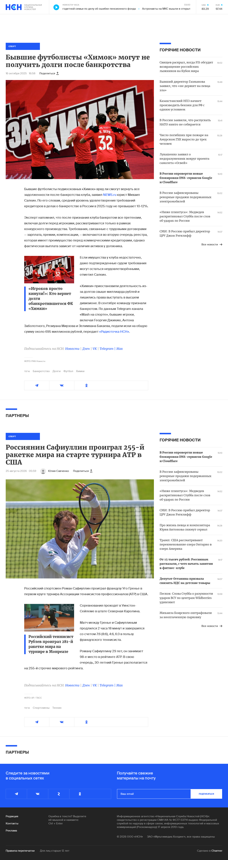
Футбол (68, 371)
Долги (57, 371)
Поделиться (47, 73)
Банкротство (41, 371)
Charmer (216, 851)
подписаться (206, 794)
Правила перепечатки (20, 851)
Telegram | (108, 349)
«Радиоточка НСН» (114, 331)
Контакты (12, 823)
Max (119, 349)
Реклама (11, 830)
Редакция (12, 816)
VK (95, 349)
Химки (80, 371)
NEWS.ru (109, 195)
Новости (72, 349)
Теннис (57, 708)
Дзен (86, 349)
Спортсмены (41, 708)
